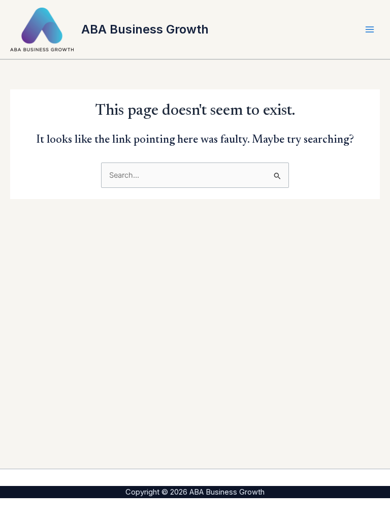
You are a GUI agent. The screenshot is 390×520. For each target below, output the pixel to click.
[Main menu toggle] (370, 29)
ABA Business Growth (145, 29)
